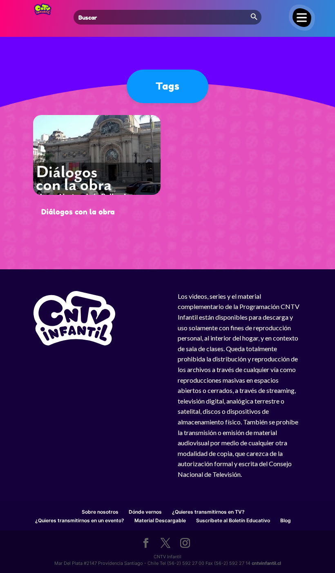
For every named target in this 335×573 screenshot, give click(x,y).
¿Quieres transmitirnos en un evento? (79, 520)
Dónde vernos (145, 512)
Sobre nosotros (100, 512)
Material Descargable (160, 520)
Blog (285, 520)
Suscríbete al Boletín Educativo (233, 520)
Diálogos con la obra (78, 211)
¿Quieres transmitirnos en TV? (208, 512)
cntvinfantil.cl (266, 563)
